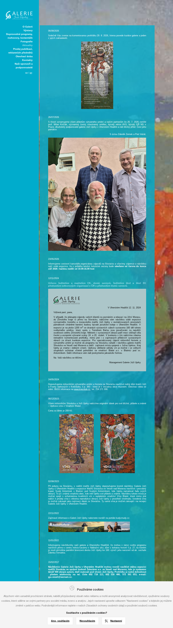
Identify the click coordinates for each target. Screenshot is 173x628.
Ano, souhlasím (60, 620)
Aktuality (27, 45)
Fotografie (27, 41)
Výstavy (28, 30)
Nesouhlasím (87, 620)
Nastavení (116, 620)
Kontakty (27, 60)
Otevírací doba (24, 56)
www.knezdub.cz (82, 389)
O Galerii (28, 26)
